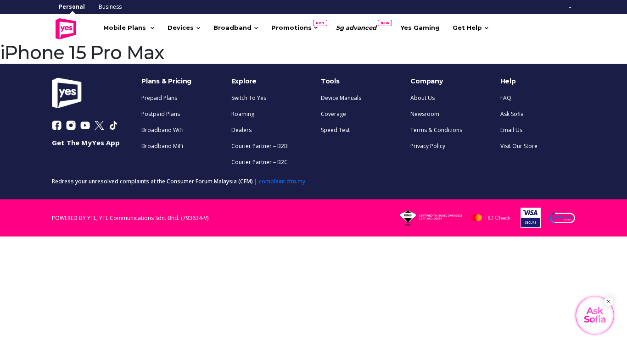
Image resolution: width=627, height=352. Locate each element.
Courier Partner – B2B (259, 146)
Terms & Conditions (436, 130)
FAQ (505, 98)
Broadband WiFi (162, 130)
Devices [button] (181, 27)
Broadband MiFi (162, 146)
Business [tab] (110, 7)
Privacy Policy (427, 146)
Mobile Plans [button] (125, 27)
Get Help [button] (467, 27)
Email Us (511, 130)
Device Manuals (341, 98)
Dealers (241, 130)
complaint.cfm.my (282, 181)
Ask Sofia (512, 114)
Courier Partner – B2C (259, 162)
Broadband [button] (232, 27)
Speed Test (335, 130)
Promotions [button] (294, 26)
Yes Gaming (420, 27)
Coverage (333, 114)
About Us (422, 98)
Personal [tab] (72, 7)
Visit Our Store (518, 146)
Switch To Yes (248, 98)
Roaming (242, 114)
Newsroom (424, 114)
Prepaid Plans (159, 98)
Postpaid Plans (160, 114)
